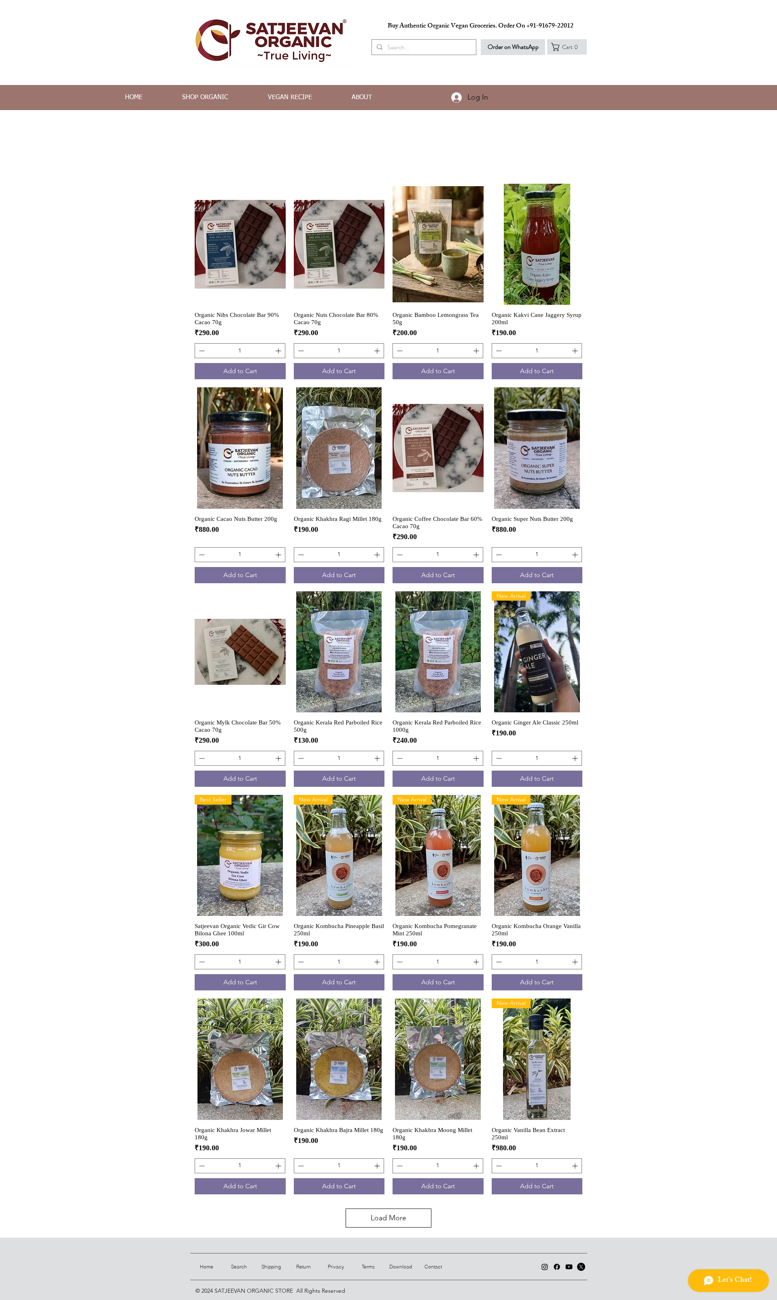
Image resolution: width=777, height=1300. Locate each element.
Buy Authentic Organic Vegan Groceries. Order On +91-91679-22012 (480, 26)
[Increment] (279, 351)
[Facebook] (557, 1267)
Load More (388, 1217)
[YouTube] (569, 1267)
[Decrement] (201, 351)
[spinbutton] (240, 351)
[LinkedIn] (545, 1267)
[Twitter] (581, 1267)
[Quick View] (240, 244)
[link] (567, 47)
